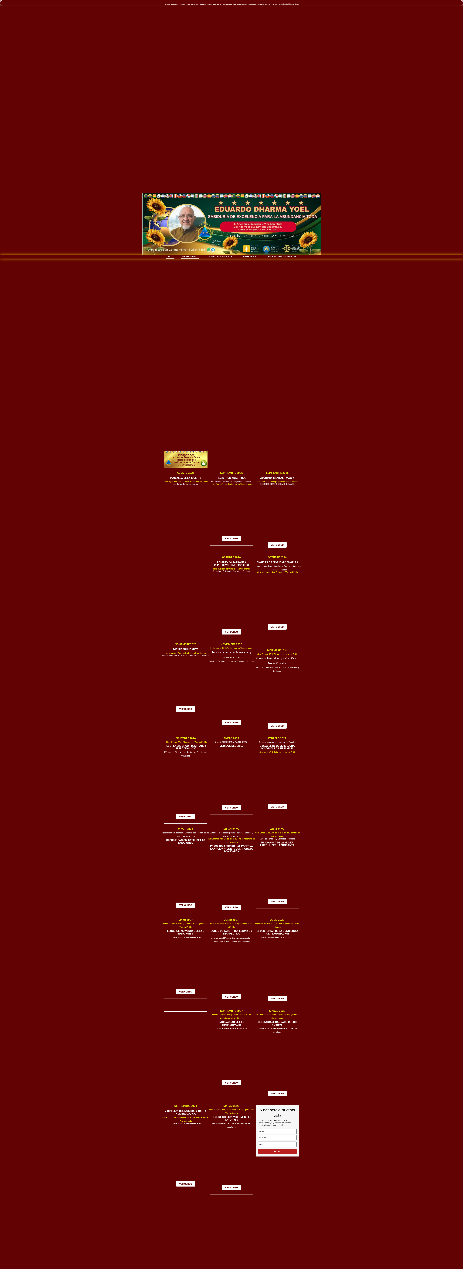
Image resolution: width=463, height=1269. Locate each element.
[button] (231, 631)
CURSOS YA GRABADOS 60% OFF (281, 257)
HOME (170, 257)
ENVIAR (277, 1151)
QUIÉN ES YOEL (249, 257)
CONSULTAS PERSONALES (220, 257)
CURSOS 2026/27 (190, 257)
